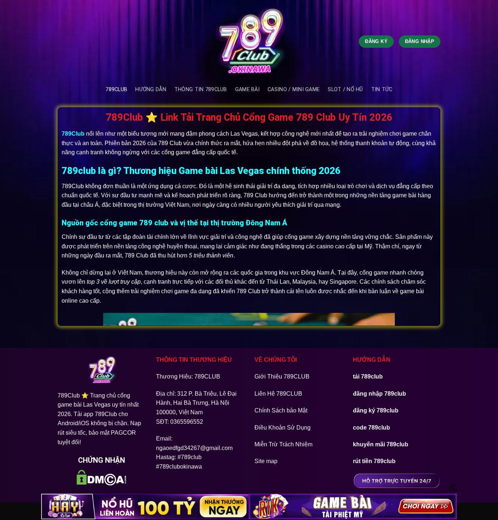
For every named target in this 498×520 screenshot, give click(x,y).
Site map (265, 461)
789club (116, 89)
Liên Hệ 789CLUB (278, 394)
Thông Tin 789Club (200, 89)
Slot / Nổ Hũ (345, 89)
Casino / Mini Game (294, 89)
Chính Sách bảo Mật (280, 410)
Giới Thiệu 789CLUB (282, 376)
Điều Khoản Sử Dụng (282, 427)
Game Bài (247, 89)
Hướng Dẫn (150, 89)
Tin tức (382, 89)
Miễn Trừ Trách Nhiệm (283, 444)
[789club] (249, 41)
